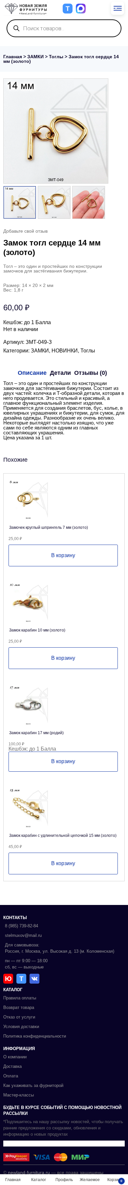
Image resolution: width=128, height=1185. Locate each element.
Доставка (12, 1066)
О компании (15, 1056)
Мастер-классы (18, 1095)
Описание (32, 373)
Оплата (10, 1075)
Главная (12, 56)
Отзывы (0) (90, 373)
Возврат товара (18, 1007)
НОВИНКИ (65, 350)
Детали (60, 373)
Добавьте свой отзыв (25, 231)
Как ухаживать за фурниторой (33, 1085)
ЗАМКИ (35, 56)
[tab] (32, 373)
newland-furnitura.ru (29, 1172)
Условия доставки (21, 1026)
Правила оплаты (19, 997)
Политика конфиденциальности (34, 1036)
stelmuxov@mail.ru (23, 935)
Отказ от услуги (19, 1017)
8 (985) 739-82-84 (21, 925)
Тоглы (56, 56)
